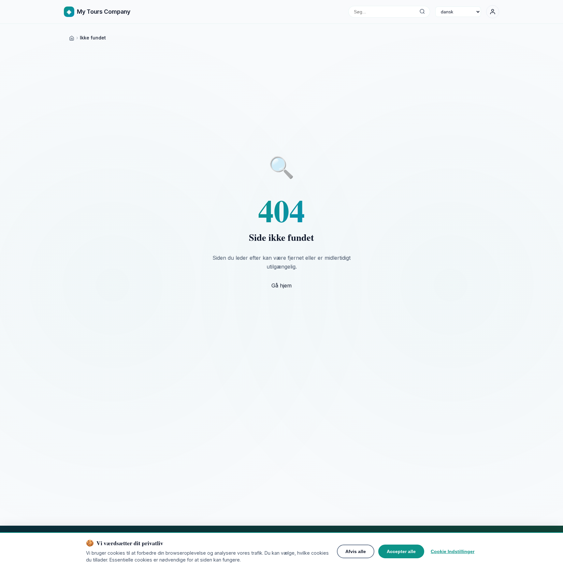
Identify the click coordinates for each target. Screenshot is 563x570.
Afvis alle (355, 551)
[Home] (71, 37)
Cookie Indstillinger (452, 551)
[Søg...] (422, 11)
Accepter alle (401, 551)
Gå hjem (281, 285)
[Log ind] (492, 11)
